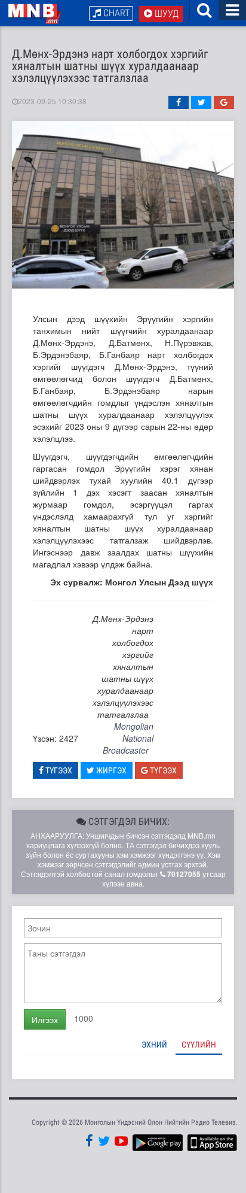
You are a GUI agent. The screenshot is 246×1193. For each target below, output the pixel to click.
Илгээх (45, 1019)
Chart (115, 13)
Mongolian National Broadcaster (128, 738)
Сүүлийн (199, 1044)
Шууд (165, 13)
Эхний (154, 1044)
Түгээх (58, 770)
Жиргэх (110, 770)
